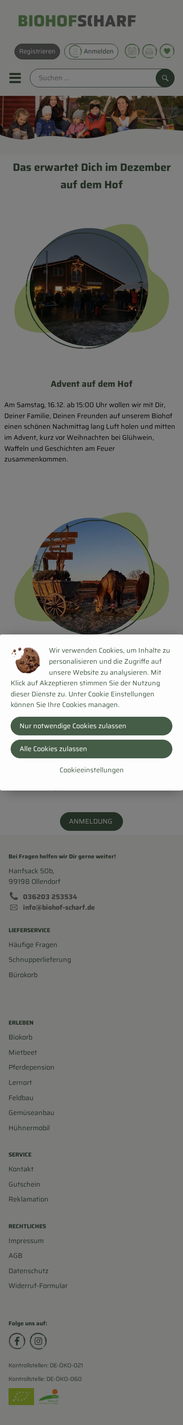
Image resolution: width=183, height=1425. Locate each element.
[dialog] (91, 712)
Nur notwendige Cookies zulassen (73, 726)
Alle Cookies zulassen (53, 748)
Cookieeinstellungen (92, 770)
